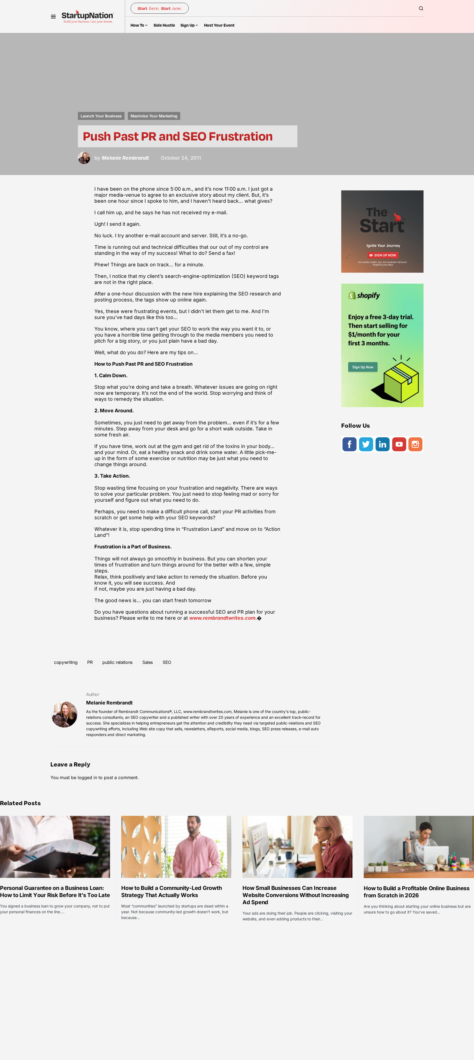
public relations (117, 662)
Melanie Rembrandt (109, 703)
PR (89, 662)
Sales (147, 662)
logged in (87, 777)
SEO (167, 662)
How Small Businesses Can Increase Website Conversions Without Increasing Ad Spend (295, 895)
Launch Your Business (101, 116)
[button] (53, 16)
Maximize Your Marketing (154, 116)
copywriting (65, 662)
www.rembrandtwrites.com (222, 618)
